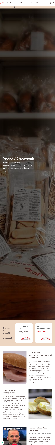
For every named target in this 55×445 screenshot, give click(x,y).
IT (45, 2)
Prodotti (20, 2)
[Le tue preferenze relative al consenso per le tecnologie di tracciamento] (2, 442)
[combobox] (44, 2)
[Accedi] (51, 2)
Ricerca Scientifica (29, 2)
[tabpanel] (27, 164)
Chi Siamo (38, 2)
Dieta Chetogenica (11, 2)
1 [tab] (27, 318)
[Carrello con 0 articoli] (53, 2)
